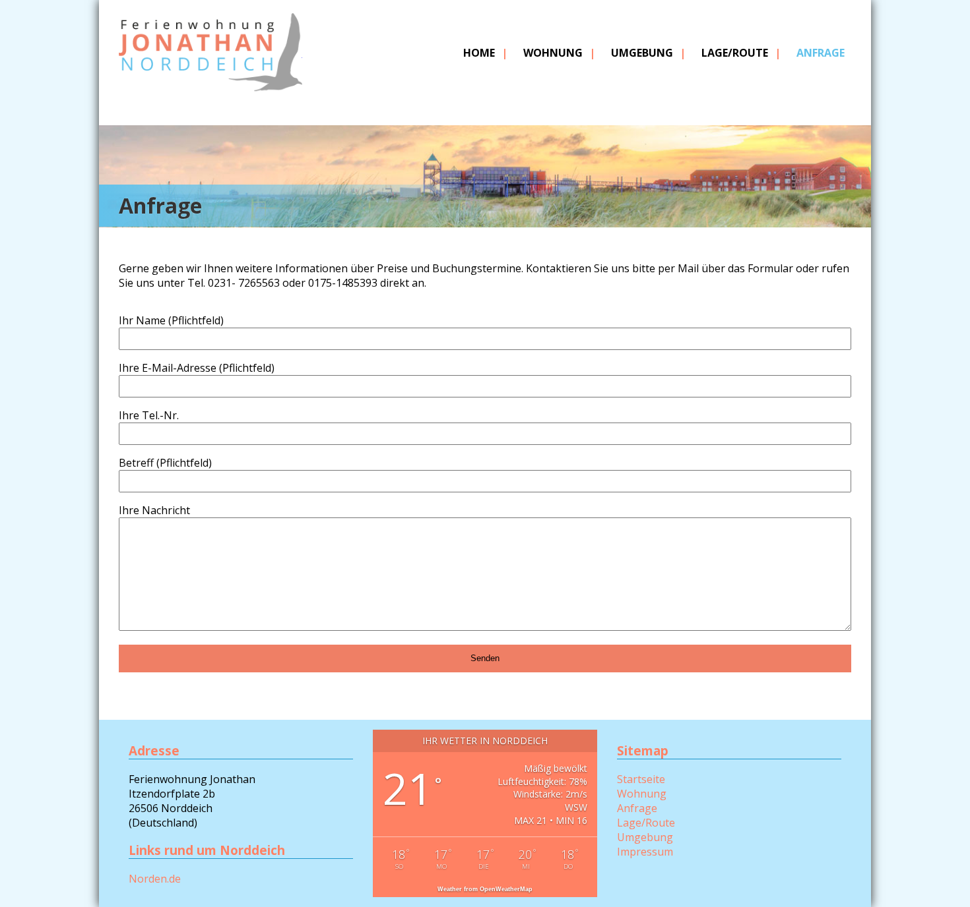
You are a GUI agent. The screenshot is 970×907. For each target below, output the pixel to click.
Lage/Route (734, 52)
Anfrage (820, 52)
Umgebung (642, 52)
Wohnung (553, 52)
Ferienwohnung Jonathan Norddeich (210, 70)
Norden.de (155, 878)
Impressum (645, 851)
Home (479, 52)
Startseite (641, 779)
